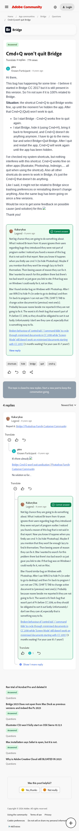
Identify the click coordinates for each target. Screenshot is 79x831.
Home (10, 16)
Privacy (48, 814)
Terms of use (36, 814)
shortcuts (12, 363)
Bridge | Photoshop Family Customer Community (41, 426)
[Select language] (55, 7)
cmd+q (52, 363)
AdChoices (15, 826)
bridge (33, 363)
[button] (6, 8)
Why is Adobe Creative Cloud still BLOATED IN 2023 (34, 759)
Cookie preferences (16, 820)
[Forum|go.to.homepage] (27, 7)
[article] (39, 429)
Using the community (17, 814)
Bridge (43, 16)
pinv (13, 66)
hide (23, 363)
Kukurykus (20, 229)
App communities (27, 16)
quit (42, 363)
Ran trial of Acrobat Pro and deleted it (26, 687)
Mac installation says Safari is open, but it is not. (31, 742)
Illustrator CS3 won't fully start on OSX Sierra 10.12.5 (34, 725)
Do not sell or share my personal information (48, 820)
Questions (56, 16)
